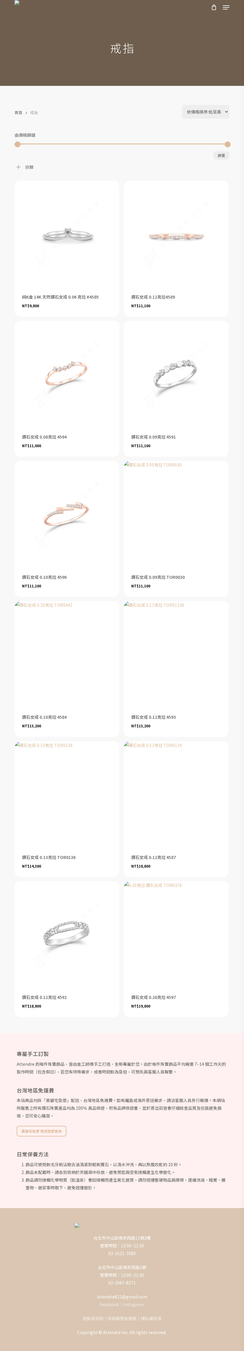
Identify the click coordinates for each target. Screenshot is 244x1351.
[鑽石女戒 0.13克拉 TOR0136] (67, 793)
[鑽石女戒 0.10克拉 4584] (67, 653)
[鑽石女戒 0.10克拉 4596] (67, 513)
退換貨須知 (92, 1318)
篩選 (221, 155)
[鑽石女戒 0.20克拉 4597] (176, 933)
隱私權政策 (151, 1318)
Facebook (109, 1304)
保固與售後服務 (122, 1318)
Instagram (133, 1304)
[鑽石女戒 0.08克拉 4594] (67, 373)
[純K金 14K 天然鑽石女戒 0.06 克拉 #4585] (67, 233)
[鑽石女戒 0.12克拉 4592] (67, 933)
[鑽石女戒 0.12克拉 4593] (176, 653)
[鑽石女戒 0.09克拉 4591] (176, 373)
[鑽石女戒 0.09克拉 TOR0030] (176, 513)
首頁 (18, 112)
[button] (226, 7)
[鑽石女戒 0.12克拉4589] (176, 233)
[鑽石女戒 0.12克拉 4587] (176, 793)
